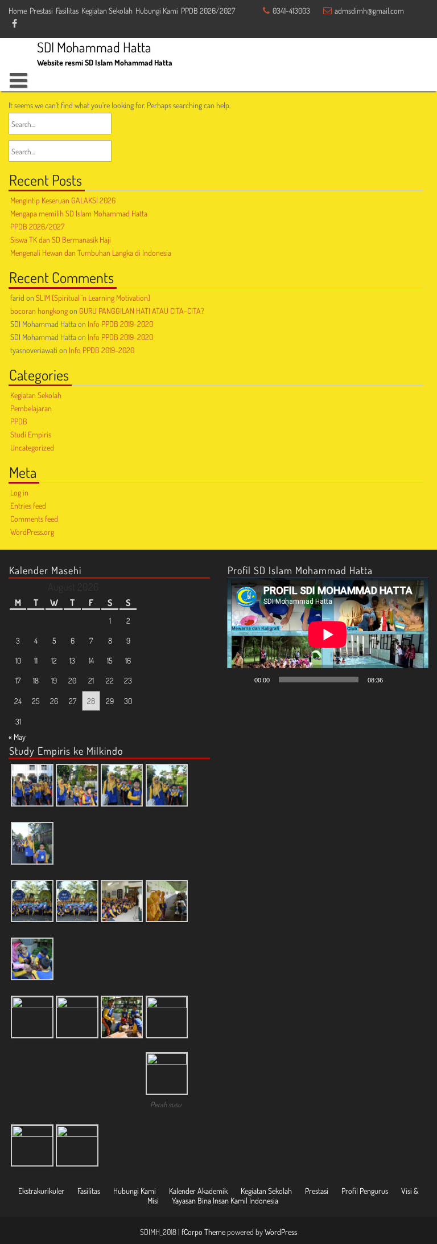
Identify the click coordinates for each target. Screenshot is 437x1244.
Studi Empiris (30, 434)
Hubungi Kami (156, 10)
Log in (19, 492)
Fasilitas (67, 10)
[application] (327, 634)
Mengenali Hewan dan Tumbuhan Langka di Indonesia (90, 252)
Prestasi (41, 10)
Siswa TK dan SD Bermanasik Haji (60, 239)
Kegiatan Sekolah (107, 10)
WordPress (281, 1232)
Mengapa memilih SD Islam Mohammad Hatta (78, 213)
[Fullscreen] (413, 679)
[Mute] (395, 679)
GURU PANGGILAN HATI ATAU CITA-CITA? (141, 311)
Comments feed (34, 518)
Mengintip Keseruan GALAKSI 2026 (63, 200)
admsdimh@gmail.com (369, 10)
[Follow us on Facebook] (14, 24)
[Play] (242, 679)
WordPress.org (32, 532)
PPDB (18, 421)
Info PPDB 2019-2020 (120, 324)
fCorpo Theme (203, 1232)
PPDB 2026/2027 (208, 10)
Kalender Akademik (198, 1191)
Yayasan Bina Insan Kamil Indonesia (225, 1200)
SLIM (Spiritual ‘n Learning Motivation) (93, 297)
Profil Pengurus (364, 1191)
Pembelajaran (31, 408)
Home (18, 10)
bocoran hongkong (39, 311)
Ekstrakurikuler (41, 1191)
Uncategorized (32, 447)
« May (17, 737)
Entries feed (28, 505)
